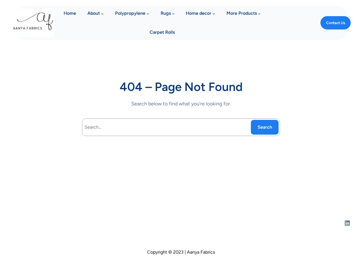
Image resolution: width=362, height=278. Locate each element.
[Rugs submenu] (173, 13)
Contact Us (335, 22)
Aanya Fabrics (26, 223)
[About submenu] (102, 13)
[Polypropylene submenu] (147, 13)
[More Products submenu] (259, 13)
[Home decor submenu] (213, 13)
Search (265, 127)
